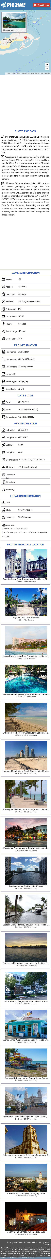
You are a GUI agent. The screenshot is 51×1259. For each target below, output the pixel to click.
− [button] (47, 68)
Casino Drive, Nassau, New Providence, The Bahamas (26, 656)
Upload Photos (43, 5)
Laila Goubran (25, 73)
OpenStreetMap (45, 73)
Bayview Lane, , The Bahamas (26, 618)
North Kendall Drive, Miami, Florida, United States (26, 1001)
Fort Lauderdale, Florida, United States (26, 886)
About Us (22, 1243)
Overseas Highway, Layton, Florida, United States (26, 1078)
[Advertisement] (25, 102)
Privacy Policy (44, 1243)
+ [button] (47, 64)
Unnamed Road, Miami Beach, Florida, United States (26, 771)
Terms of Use (32, 1243)
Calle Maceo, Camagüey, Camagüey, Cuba (26, 1193)
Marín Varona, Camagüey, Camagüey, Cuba (26, 1232)
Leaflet (8, 73)
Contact (47, 1244)
